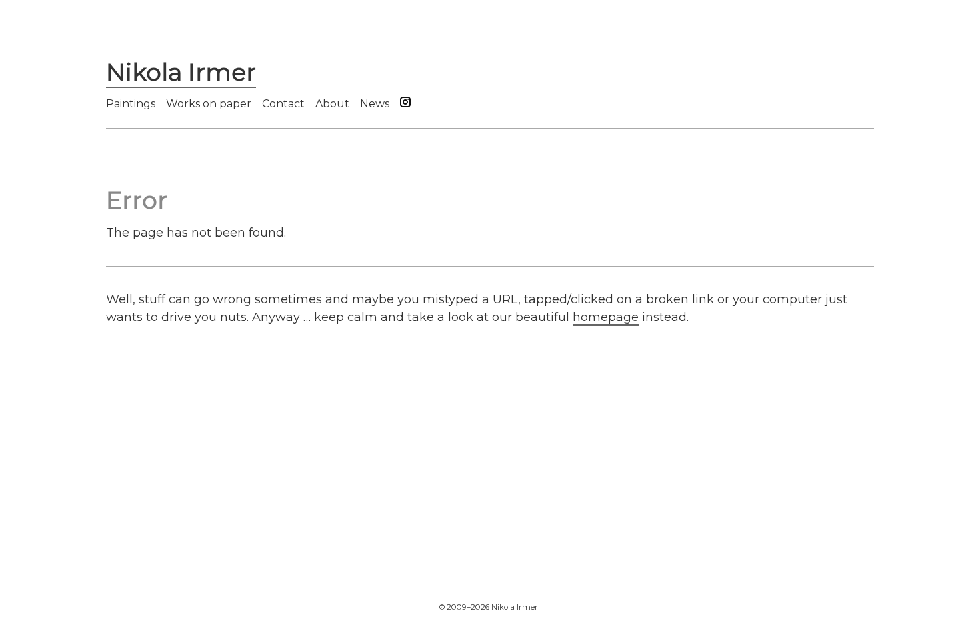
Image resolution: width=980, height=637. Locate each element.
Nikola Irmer (181, 72)
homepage (606, 317)
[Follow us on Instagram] (405, 104)
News (374, 103)
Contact (283, 103)
